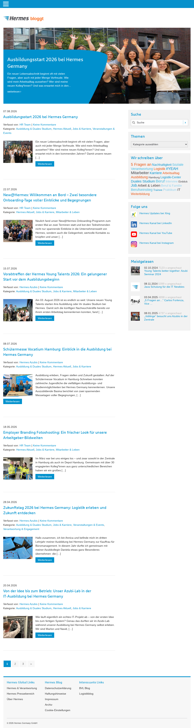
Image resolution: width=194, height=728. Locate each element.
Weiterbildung (140, 194)
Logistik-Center (170, 177)
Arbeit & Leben (149, 185)
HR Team (25, 124)
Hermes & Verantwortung (22, 688)
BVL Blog (84, 688)
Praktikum (170, 189)
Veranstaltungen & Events (88, 524)
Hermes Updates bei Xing (154, 213)
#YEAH (172, 169)
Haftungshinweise (55, 693)
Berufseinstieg (142, 190)
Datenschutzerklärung (58, 688)
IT (178, 190)
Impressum (51, 699)
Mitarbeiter (140, 173)
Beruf (160, 181)
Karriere (156, 173)
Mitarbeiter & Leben (68, 212)
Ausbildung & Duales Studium (34, 128)
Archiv (48, 704)
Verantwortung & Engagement (21, 529)
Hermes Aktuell (62, 128)
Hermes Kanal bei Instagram (156, 242)
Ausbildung (139, 177)
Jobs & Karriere (82, 128)
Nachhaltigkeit (161, 164)
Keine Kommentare (44, 124)
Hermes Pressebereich (20, 693)
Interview (172, 181)
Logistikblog (86, 693)
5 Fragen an (141, 164)
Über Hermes (15, 699)
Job (134, 185)
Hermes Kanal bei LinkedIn (155, 223)
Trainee (157, 189)
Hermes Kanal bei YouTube (155, 233)
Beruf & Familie (171, 185)
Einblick (183, 181)
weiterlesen (13, 91)
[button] (6, 3)
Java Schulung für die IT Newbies (164, 286)
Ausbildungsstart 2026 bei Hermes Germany (40, 117)
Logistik (159, 169)
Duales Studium (143, 181)
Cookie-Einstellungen (57, 710)
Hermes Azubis (29, 287)
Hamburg (154, 177)
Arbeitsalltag (171, 173)
